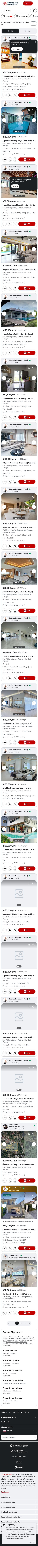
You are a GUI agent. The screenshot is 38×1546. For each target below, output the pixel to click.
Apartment (14, 1343)
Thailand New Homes (9, 1512)
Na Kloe (5, 1353)
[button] (35, 42)
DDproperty (5, 1497)
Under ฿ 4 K (6, 1363)
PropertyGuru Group (8, 1417)
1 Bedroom (12, 1373)
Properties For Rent (8, 1507)
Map (29, 31)
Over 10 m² (6, 1401)
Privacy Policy (10, 1534)
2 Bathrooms (7, 1391)
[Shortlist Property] (33, 110)
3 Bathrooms (17, 1391)
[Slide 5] (21, 131)
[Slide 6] (23, 131)
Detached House (21, 1342)
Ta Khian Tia (13, 1353)
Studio (5, 1373)
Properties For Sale (8, 1502)
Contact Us (5, 1422)
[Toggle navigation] (35, 3)
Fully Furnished (8, 1383)
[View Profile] (19, 39)
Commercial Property (25, 1343)
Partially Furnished (20, 1383)
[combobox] (18, 10)
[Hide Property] (29, 110)
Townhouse (6, 1343)
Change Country (7, 1427)
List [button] (12, 31)
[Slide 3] (18, 131)
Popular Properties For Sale (11, 1517)
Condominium (11, 1342)
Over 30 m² (14, 1401)
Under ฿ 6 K (15, 1363)
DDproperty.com (6, 1474)
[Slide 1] (18, 966)
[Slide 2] (15, 131)
